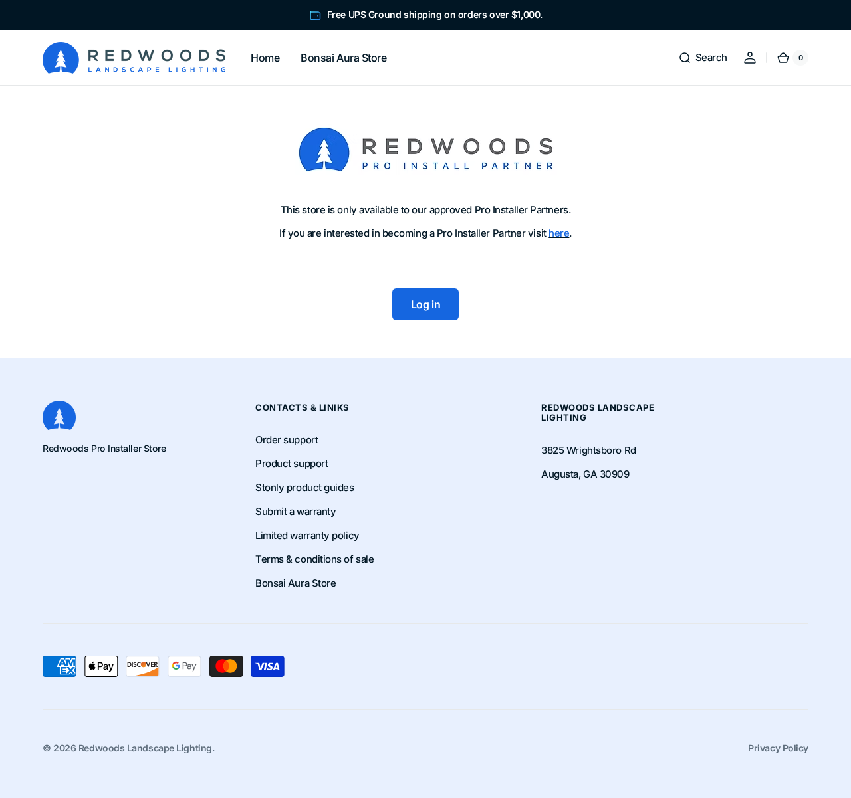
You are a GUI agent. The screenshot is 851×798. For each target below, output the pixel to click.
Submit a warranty (295, 512)
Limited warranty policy (307, 536)
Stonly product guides (304, 488)
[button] (702, 57)
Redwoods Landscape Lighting (145, 747)
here (558, 233)
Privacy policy (778, 747)
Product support (291, 464)
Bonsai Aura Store (295, 583)
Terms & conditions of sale (314, 559)
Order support (286, 440)
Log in (425, 304)
